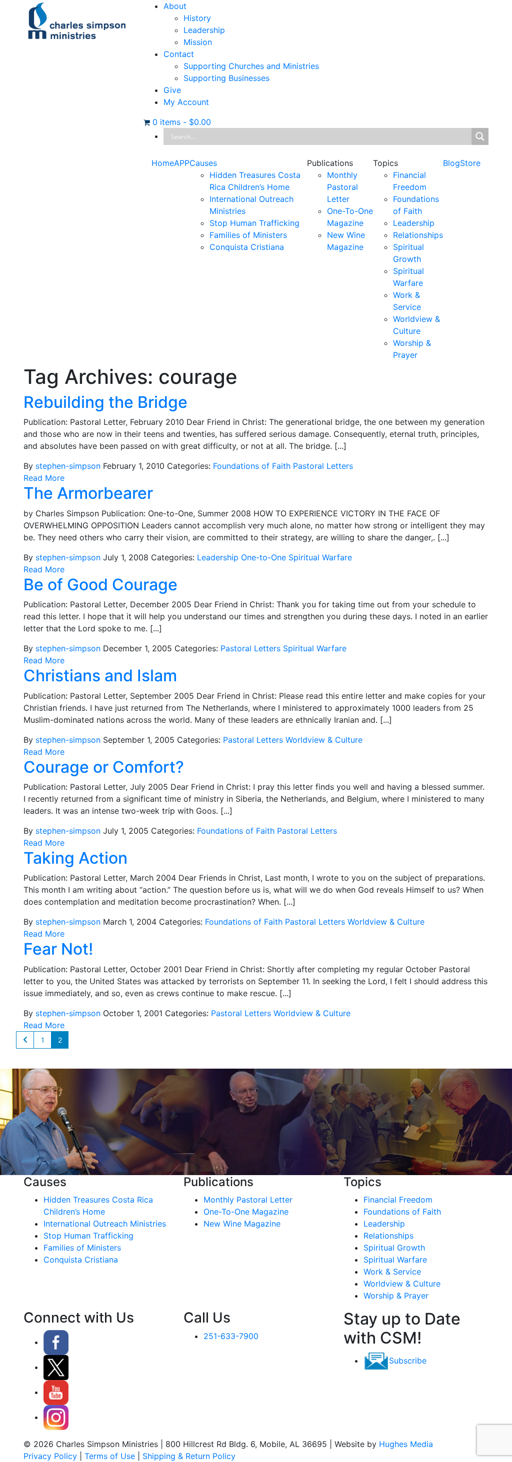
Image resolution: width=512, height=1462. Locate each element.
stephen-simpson (68, 466)
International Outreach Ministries (105, 1224)
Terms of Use (109, 1456)
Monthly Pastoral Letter (342, 187)
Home (163, 163)
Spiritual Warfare (320, 557)
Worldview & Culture (324, 740)
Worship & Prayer (396, 1296)
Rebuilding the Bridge (106, 402)
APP (182, 163)
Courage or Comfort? (104, 767)
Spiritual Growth (394, 1248)
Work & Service (392, 1272)
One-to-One (263, 557)
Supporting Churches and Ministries (251, 66)
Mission (198, 42)
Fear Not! (58, 949)
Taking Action (76, 858)
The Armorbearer (88, 493)
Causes (203, 163)
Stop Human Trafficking (255, 223)
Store (470, 163)
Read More (44, 478)
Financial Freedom (398, 1200)
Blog (451, 163)
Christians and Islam (100, 675)
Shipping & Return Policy (189, 1456)
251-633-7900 (231, 1336)
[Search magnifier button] (480, 136)
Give (172, 90)
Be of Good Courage (101, 584)
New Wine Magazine (242, 1224)
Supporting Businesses (227, 78)
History (197, 18)
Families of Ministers (248, 235)
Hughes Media (406, 1444)
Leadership (204, 30)
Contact (179, 54)
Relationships (418, 235)
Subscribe (407, 1361)
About (175, 6)
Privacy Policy (50, 1456)
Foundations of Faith (251, 466)
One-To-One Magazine (246, 1212)
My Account (186, 102)
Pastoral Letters (323, 466)
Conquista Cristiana (247, 247)
